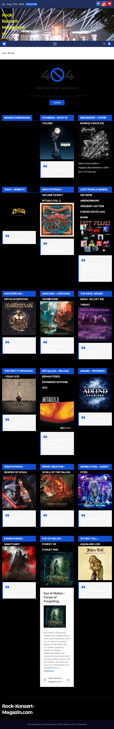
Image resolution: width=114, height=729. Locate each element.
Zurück (57, 102)
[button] (104, 43)
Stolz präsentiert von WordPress (41, 724)
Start (4, 53)
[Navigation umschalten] (54, 44)
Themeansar (80, 724)
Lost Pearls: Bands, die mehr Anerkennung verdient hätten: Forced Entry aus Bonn (94, 271)
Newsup (67, 724)
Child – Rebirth (13, 239)
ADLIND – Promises (92, 421)
